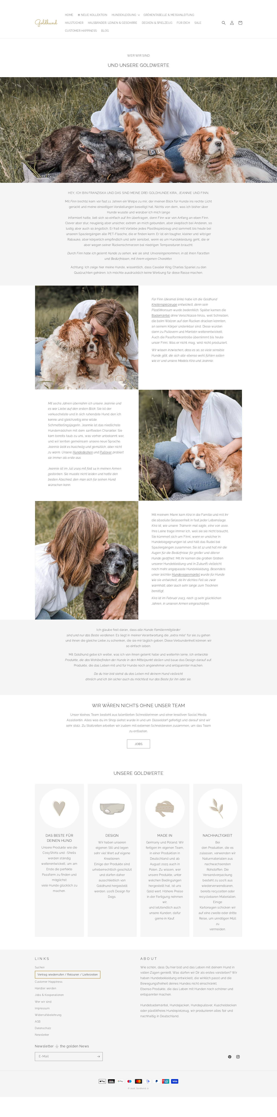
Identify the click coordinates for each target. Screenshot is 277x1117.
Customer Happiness (49, 981)
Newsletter (42, 1034)
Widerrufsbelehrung (48, 1014)
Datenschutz (43, 1028)
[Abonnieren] (98, 1056)
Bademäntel (161, 315)
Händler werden (45, 988)
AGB (38, 1021)
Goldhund (141, 1088)
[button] (125, 15)
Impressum (42, 1008)
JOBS (138, 744)
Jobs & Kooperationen (49, 994)
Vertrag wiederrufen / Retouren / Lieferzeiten (67, 974)
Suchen (40, 967)
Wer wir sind (43, 1001)
